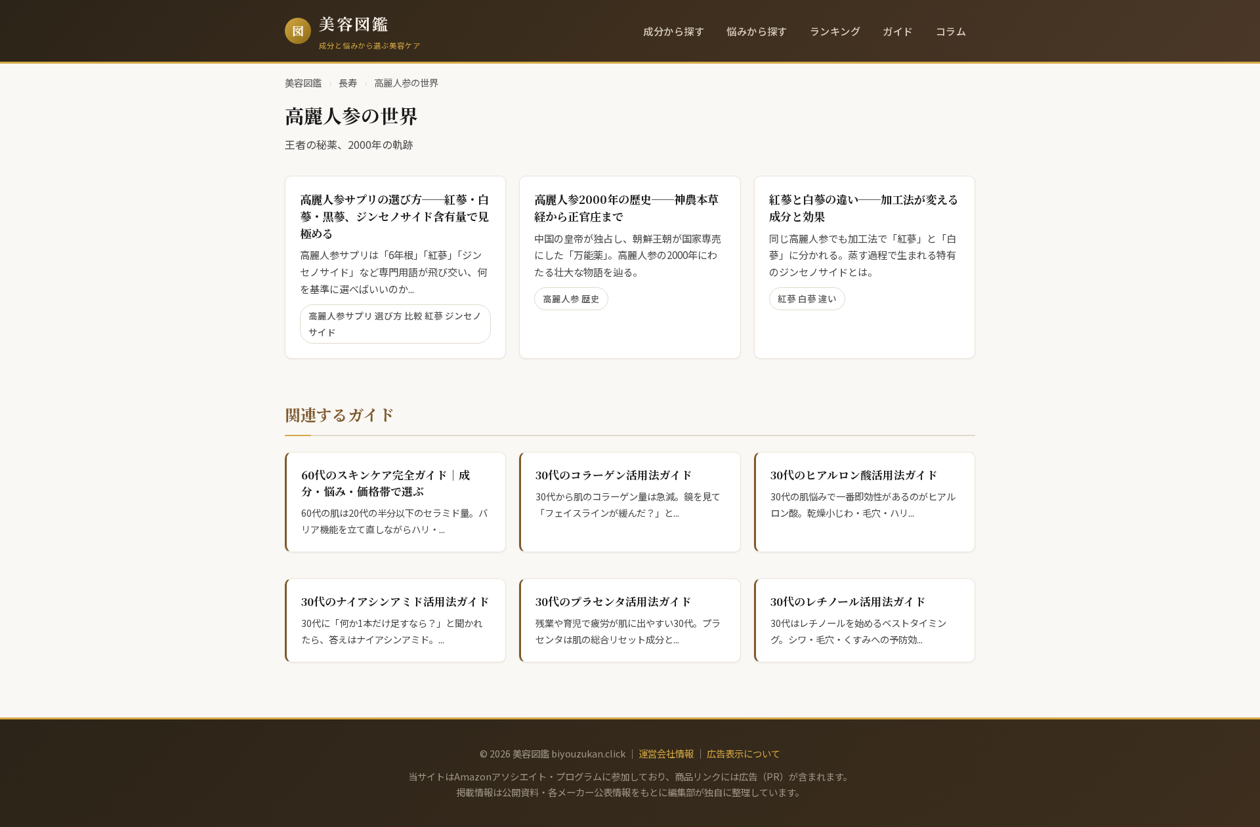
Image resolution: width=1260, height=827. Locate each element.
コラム (951, 31)
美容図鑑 (354, 23)
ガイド (898, 31)
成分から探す (673, 31)
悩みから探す (757, 31)
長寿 (348, 82)
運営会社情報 (666, 753)
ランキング (835, 31)
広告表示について (743, 753)
